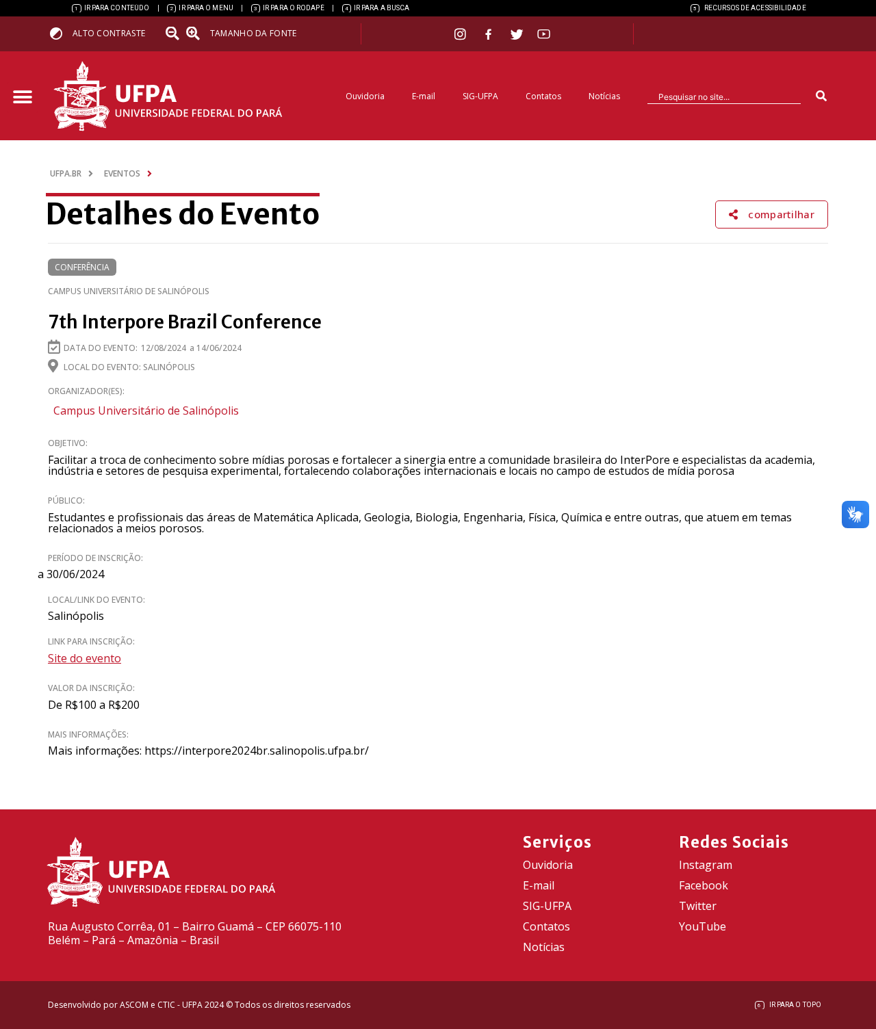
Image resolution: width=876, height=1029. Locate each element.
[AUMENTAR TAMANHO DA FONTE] (197, 33)
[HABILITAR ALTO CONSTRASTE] (61, 33)
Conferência (82, 267)
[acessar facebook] (490, 34)
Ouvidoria (365, 96)
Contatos (543, 96)
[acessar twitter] (517, 34)
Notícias (604, 96)
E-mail (423, 96)
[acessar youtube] (544, 34)
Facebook (703, 885)
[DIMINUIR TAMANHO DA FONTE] (174, 33)
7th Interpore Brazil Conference (185, 322)
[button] (22, 97)
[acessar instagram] (462, 33)
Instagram (705, 864)
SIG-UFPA (480, 96)
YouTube (702, 926)
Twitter (698, 905)
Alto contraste (109, 33)
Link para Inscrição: (91, 641)
